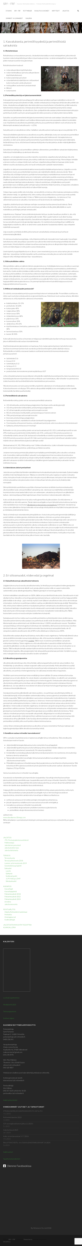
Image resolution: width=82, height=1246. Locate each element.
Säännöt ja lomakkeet (14, 18)
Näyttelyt (56, 11)
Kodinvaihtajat (9, 920)
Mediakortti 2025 (9, 1005)
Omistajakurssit (10, 917)
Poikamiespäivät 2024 (12, 899)
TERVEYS (6, 855)
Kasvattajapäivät (10, 891)
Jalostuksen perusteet (12, 845)
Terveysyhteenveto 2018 (13, 861)
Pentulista (8, 914)
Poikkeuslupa (9, 843)
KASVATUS (7, 886)
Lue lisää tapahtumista (11, 998)
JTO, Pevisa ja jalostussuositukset (16, 840)
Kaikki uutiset (8, 1152)
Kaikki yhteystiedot (10, 1100)
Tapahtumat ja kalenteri (11, 1159)
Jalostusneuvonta (10, 904)
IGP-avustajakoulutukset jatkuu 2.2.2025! (18, 1124)
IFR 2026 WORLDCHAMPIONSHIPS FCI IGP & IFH (22, 1111)
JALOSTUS (7, 837)
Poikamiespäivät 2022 (12, 896)
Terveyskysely (9, 858)
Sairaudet (8, 868)
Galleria (29, 18)
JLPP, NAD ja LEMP (13, 879)
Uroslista (7, 902)
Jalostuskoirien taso (11, 848)
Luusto (8, 871)
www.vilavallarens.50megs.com (14, 817)
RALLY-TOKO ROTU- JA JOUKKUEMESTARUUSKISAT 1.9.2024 (26, 1142)
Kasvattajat (8, 889)
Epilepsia (9, 873)
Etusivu (9, 11)
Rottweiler (27, 11)
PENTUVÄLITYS (9, 909)
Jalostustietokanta (11, 850)
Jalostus (65, 11)
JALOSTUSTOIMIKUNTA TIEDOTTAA (17, 925)
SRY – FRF (9, 3)
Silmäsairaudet (11, 881)
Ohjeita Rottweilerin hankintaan (15, 912)
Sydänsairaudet (11, 876)
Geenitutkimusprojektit (12, 866)
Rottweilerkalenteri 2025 (12, 1117)
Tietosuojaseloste (9, 1011)
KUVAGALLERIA (9, 927)
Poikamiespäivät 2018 (12, 894)
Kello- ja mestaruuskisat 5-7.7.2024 (16, 1136)
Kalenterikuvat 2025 (10, 1130)
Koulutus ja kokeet (41, 11)
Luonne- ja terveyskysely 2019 (15, 863)
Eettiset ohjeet (8, 1018)
